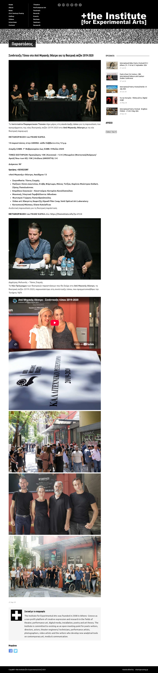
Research (36, 25)
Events (36, 16)
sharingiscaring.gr (141, 669)
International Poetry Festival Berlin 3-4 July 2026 (133, 88)
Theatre (36, 4)
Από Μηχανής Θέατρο (84, 286)
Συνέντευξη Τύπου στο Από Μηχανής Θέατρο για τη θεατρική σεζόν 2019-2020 (51, 55)
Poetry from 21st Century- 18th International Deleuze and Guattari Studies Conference (132, 76)
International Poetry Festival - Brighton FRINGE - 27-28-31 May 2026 (133, 110)
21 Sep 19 (12, 602)
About (11, 7)
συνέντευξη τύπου (70, 124)
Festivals (36, 10)
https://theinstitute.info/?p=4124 (66, 214)
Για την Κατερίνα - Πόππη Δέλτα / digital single (133, 99)
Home (11, 4)
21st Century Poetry (16, 13)
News (11, 10)
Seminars (36, 22)
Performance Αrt (39, 7)
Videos (11, 19)
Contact (12, 25)
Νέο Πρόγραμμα (19, 286)
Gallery (11, 16)
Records (36, 13)
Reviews (36, 19)
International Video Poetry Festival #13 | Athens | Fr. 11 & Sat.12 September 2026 (134, 64)
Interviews (13, 22)
